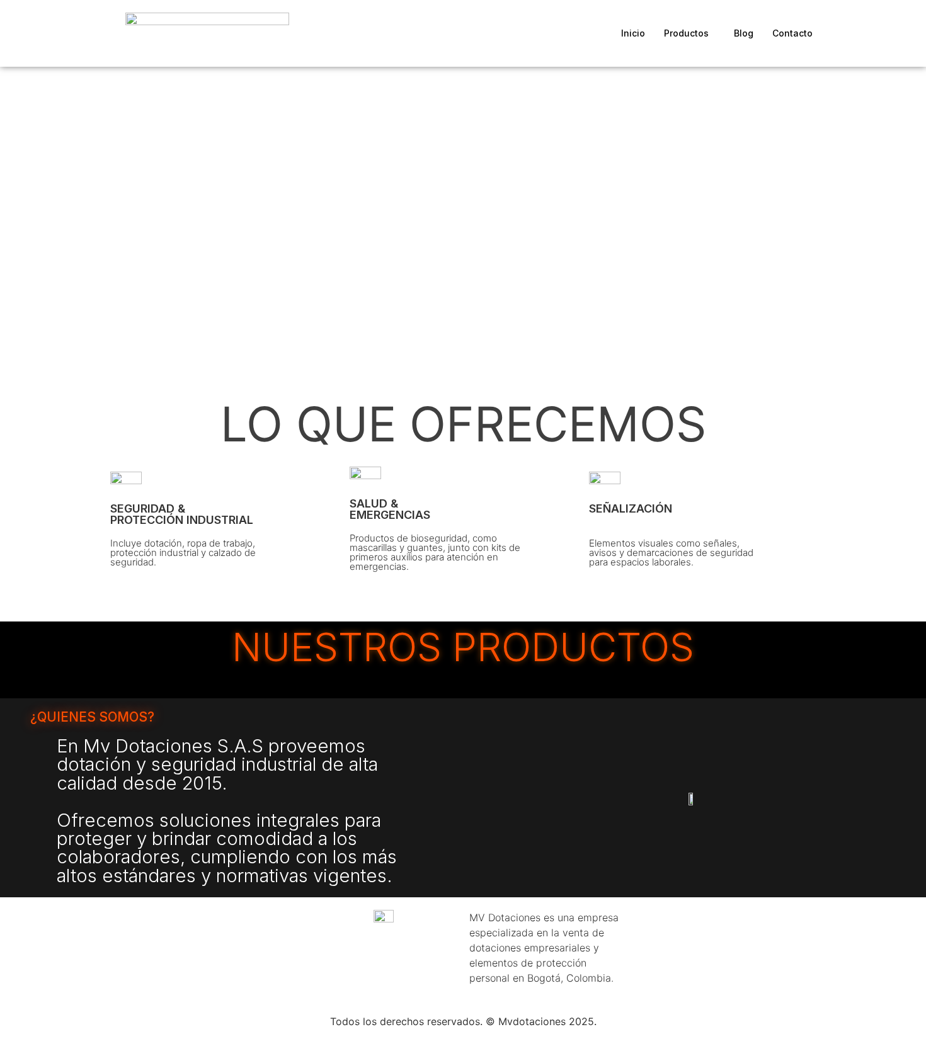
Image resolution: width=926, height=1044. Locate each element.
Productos (686, 33)
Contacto (792, 33)
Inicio (633, 33)
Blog (743, 33)
